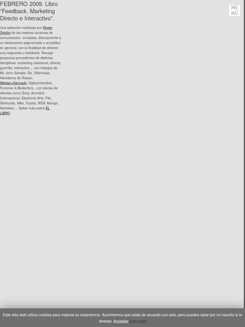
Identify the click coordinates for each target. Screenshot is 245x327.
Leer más (137, 321)
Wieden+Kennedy (13, 82)
